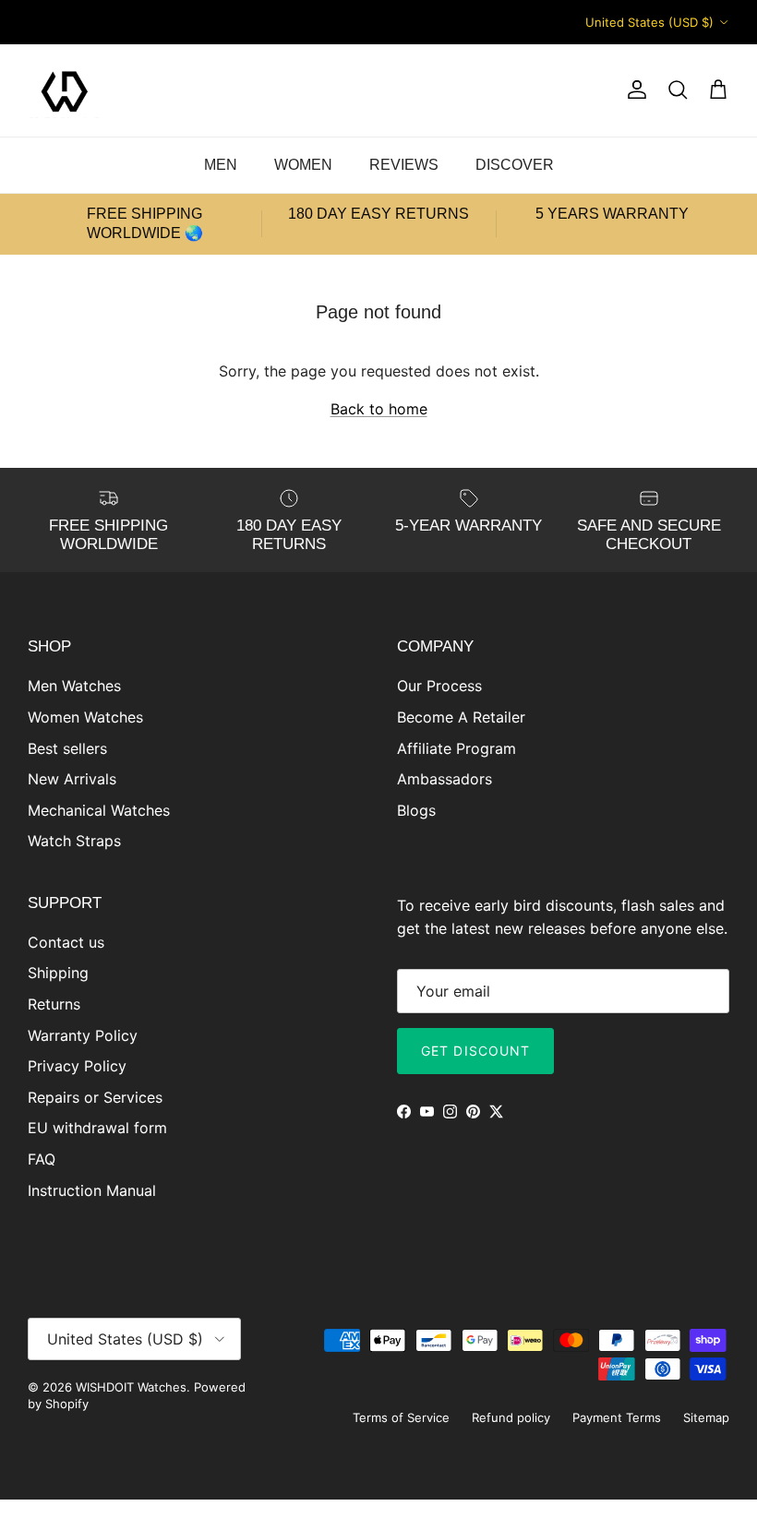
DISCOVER (514, 165)
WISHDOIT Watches (131, 1387)
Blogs (416, 810)
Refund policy (511, 1417)
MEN (220, 165)
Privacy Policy (77, 1066)
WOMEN (303, 165)
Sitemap (706, 1417)
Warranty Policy (83, 1035)
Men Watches (74, 685)
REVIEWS (404, 165)
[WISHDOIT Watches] (65, 90)
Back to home (378, 409)
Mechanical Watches (99, 810)
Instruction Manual (92, 1190)
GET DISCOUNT (475, 1050)
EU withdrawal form (97, 1127)
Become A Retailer (461, 717)
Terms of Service (401, 1417)
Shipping (58, 972)
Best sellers (67, 748)
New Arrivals (72, 779)
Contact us (66, 942)
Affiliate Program (456, 748)
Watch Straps (74, 840)
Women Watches (85, 717)
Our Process (439, 685)
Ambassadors (444, 779)
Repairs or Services (95, 1097)
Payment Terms (616, 1417)
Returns (54, 1004)
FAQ (41, 1159)
